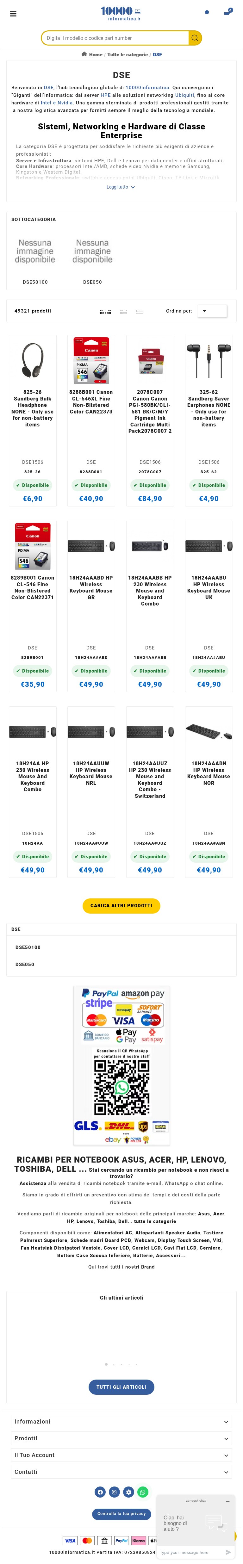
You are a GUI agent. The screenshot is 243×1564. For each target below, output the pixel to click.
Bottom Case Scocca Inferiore (93, 1255)
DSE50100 (35, 282)
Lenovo (85, 1221)
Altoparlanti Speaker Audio (167, 1233)
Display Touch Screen (184, 1240)
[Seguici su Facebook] (100, 1492)
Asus (204, 1214)
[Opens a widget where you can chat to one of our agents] (196, 1527)
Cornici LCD (146, 1248)
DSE (15, 929)
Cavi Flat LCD (180, 1248)
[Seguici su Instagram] (114, 1492)
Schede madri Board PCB (101, 1240)
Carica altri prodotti (121, 906)
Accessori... (171, 1255)
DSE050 (92, 282)
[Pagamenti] (121, 1540)
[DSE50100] (35, 251)
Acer (218, 1214)
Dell (123, 1221)
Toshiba (106, 1221)
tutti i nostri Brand (132, 1267)
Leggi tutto (122, 187)
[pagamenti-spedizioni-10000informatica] (121, 1066)
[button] (106, 1364)
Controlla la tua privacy (121, 1513)
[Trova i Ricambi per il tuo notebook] (128, 1492)
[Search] (195, 37)
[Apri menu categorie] (15, 14)
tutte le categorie (155, 1221)
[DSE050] (93, 251)
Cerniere (210, 1248)
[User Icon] (207, 14)
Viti (217, 1240)
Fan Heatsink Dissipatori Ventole (61, 1248)
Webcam (144, 1240)
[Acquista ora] (40, 377)
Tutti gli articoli (121, 1387)
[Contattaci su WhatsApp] (142, 1492)
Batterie (143, 1255)
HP (70, 1221)
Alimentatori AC (113, 1233)
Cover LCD (116, 1248)
